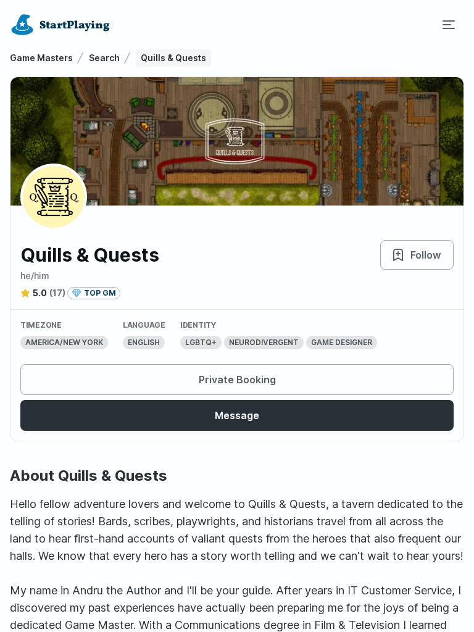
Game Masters (41, 57)
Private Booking (237, 379)
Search (104, 57)
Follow (425, 255)
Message (237, 415)
